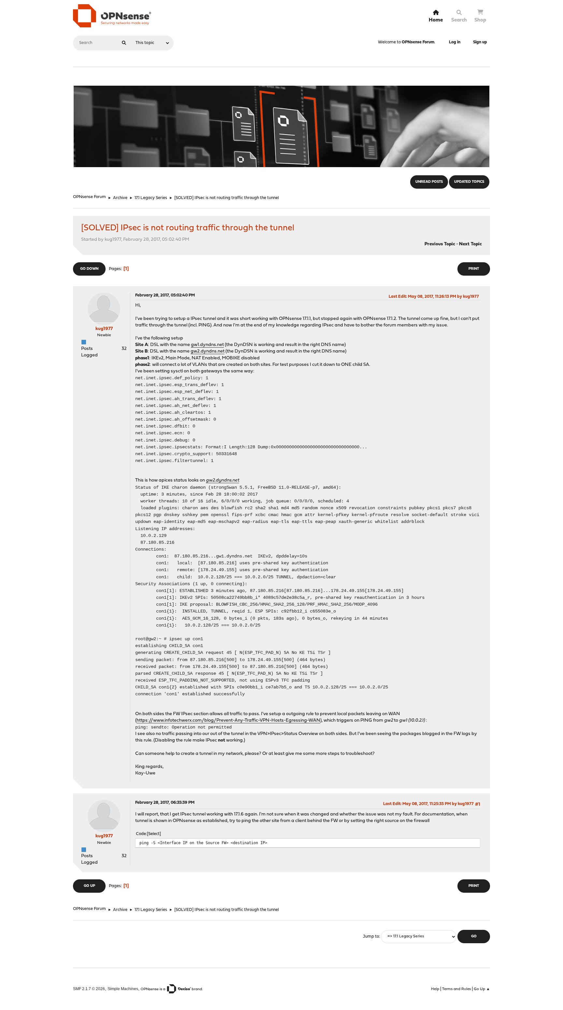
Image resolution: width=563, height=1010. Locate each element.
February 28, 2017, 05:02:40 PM (165, 295)
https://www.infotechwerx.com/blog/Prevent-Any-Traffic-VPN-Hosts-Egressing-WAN (228, 720)
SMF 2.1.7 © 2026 (89, 989)
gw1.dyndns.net (207, 344)
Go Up (89, 886)
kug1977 (104, 328)
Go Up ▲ (482, 989)
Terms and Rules (456, 989)
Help (435, 989)
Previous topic (440, 244)
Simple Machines (123, 989)
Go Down (89, 269)
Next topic (470, 244)
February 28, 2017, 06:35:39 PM (165, 803)
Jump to (371, 936)
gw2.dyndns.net (207, 351)
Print (474, 269)
